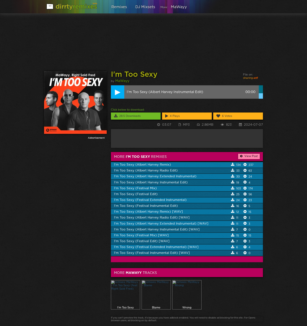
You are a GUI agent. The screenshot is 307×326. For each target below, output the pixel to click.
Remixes (119, 7)
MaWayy (179, 7)
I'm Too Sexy (134, 74)
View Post (251, 156)
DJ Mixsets (145, 7)
